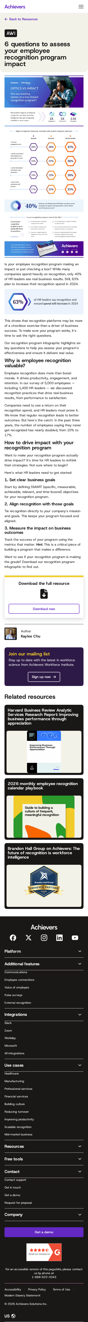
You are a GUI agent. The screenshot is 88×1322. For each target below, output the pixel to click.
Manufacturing (14, 1081)
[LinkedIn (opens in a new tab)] (59, 938)
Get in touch (13, 1187)
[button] (44, 951)
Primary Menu (81, 7)
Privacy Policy (37, 1289)
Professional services (18, 1089)
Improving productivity (19, 1119)
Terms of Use (61, 1289)
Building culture (15, 1104)
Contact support (15, 1180)
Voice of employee (17, 987)
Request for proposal (18, 1203)
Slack (8, 1023)
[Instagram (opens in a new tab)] (44, 938)
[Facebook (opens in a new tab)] (13, 938)
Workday (10, 1038)
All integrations (14, 1053)
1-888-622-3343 (44, 1277)
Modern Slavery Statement (22, 1295)
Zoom (8, 1030)
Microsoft (11, 1045)
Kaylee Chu (30, 636)
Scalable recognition (18, 1127)
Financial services (16, 1096)
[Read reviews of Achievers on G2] (44, 1252)
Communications (16, 972)
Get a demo (12, 1195)
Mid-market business (18, 1134)
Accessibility (13, 1289)
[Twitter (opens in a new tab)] (28, 938)
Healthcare (12, 1073)
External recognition (18, 1003)
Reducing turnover (17, 1112)
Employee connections (19, 980)
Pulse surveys (13, 995)
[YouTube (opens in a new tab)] (75, 938)
